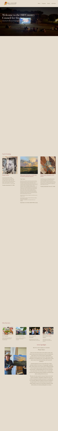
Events (48, 3)
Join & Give (54, 3)
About (39, 3)
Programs (44, 3)
